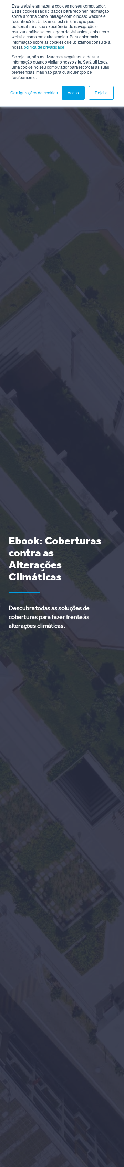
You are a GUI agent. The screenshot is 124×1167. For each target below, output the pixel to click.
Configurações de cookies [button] (34, 92)
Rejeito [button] (101, 92)
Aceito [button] (73, 92)
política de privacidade (44, 47)
